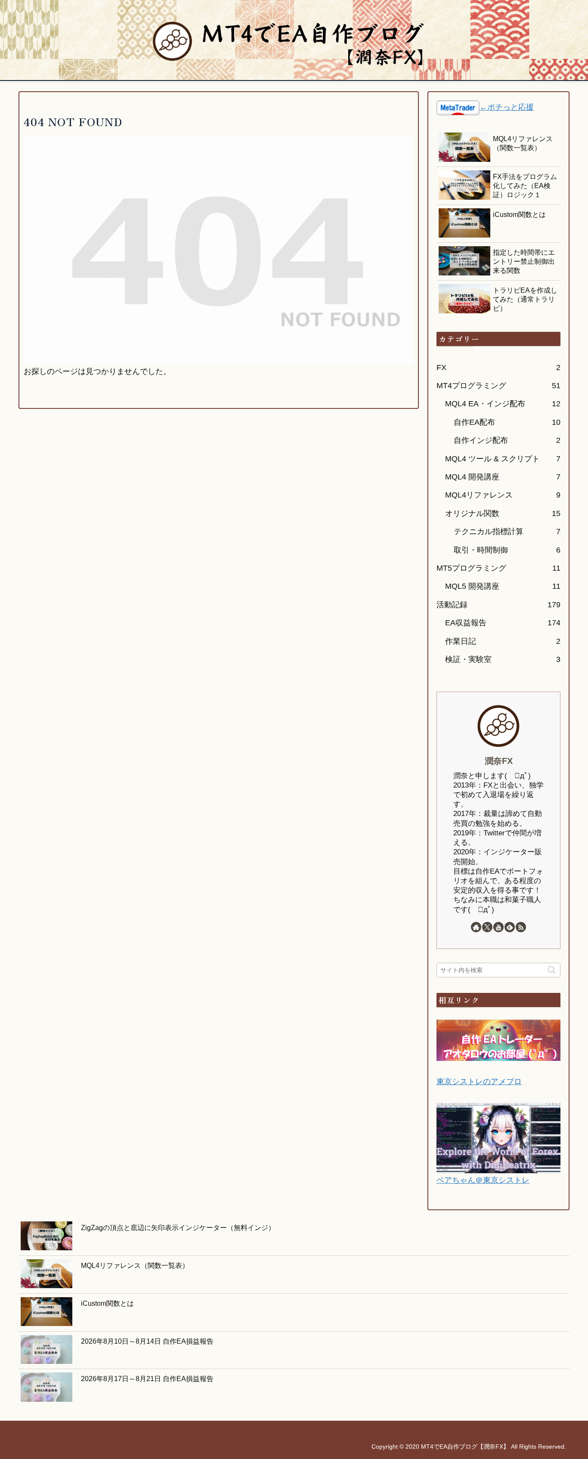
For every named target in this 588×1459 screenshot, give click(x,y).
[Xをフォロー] (487, 927)
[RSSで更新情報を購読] (521, 927)
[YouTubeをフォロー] (498, 927)
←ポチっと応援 (507, 107)
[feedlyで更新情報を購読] (509, 927)
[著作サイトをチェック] (476, 927)
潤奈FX (499, 761)
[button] (551, 970)
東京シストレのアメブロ (479, 1081)
